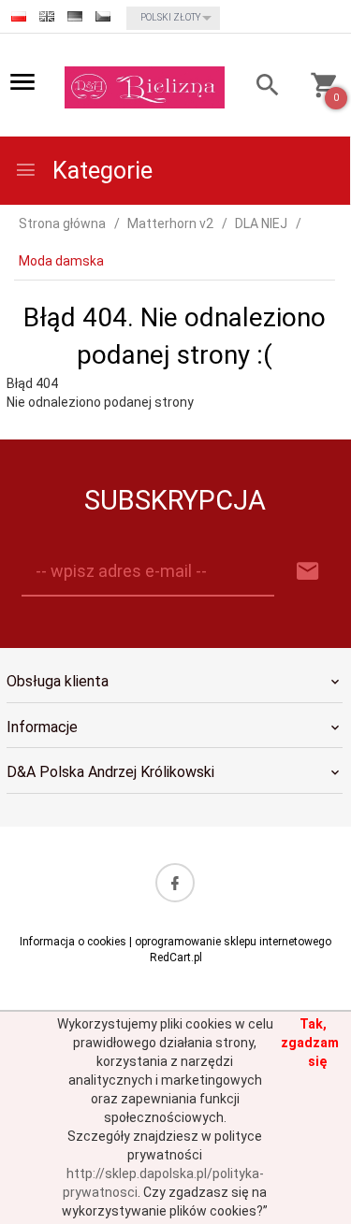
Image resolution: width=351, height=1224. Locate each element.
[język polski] (18, 16)
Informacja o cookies (73, 941)
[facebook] (175, 882)
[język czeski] (102, 16)
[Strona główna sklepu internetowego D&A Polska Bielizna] (145, 86)
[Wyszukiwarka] (261, 87)
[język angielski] (46, 16)
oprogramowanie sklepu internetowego (233, 941)
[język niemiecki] (74, 16)
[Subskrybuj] (308, 571)
